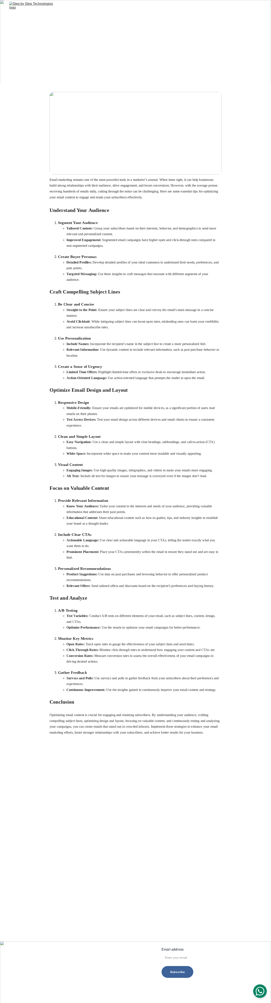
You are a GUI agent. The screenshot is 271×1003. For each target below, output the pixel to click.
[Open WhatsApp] (260, 991)
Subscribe (177, 972)
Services (120, 7)
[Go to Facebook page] (238, 7)
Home (103, 7)
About (136, 7)
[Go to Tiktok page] (253, 7)
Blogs (151, 7)
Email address (173, 949)
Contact (166, 7)
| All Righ (193, 994)
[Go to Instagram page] (246, 7)
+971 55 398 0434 (53, 956)
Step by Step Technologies (158, 994)
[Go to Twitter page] (259, 7)
